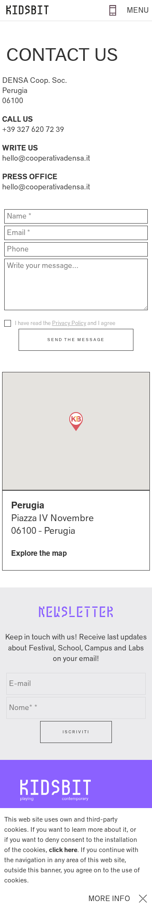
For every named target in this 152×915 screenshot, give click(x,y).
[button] (76, 421)
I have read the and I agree (65, 323)
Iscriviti (76, 731)
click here (63, 850)
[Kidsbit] (25, 10)
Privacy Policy (69, 323)
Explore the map (39, 553)
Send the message (76, 339)
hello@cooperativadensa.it (46, 158)
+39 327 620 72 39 (33, 130)
